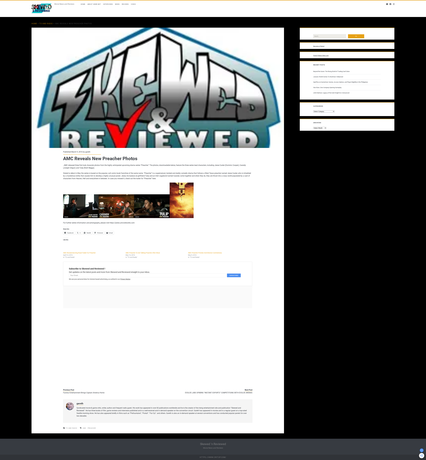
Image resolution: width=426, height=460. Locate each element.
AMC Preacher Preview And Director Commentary (205, 253)
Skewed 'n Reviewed (213, 444)
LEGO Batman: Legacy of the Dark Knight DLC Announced (331, 93)
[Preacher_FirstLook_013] (81, 217)
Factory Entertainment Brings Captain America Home (83, 393)
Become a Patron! (318, 46)
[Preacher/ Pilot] (116, 217)
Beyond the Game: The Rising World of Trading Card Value (331, 71)
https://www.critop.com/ (213, 457)
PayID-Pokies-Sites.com (321, 55)
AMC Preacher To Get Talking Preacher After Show (143, 253)
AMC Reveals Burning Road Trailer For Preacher (79, 253)
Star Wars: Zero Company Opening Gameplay (327, 87)
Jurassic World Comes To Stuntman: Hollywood (328, 77)
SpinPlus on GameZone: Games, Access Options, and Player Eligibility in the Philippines (340, 82)
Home (83, 4)
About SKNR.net (94, 4)
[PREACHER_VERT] (182, 217)
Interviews (108, 4)
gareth (87, 152)
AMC (84, 428)
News (117, 4)
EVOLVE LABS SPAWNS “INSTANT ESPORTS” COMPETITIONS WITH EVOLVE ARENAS (218, 393)
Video (133, 4)
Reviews (125, 4)
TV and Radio (46, 24)
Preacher (92, 428)
